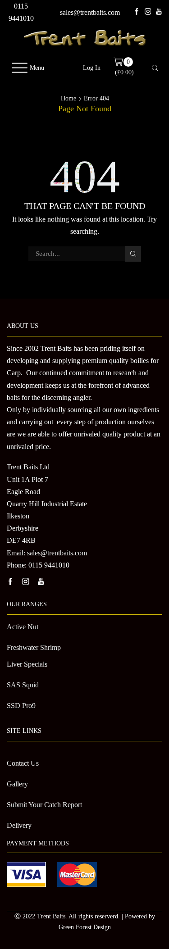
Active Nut (22, 627)
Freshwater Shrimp (34, 647)
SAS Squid (23, 685)
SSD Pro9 (21, 705)
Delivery (19, 825)
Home (68, 98)
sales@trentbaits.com (90, 12)
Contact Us (23, 763)
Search (133, 253)
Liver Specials (27, 664)
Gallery (17, 784)
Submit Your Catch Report (44, 804)
